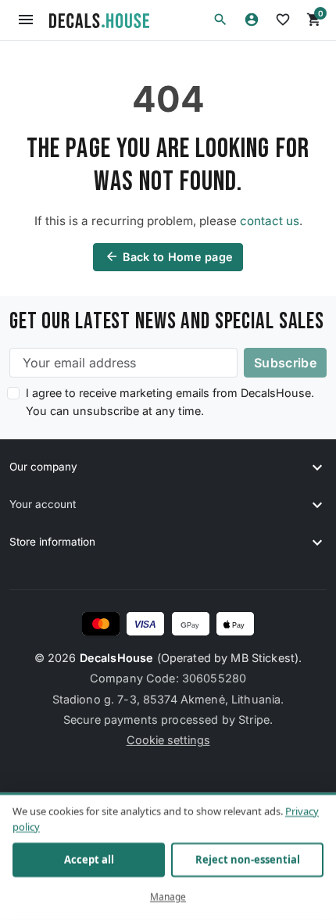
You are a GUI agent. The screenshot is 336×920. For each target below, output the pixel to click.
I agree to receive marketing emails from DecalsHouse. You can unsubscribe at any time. (170, 401)
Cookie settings (168, 739)
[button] (220, 19)
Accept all (89, 860)
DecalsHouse (117, 657)
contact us (269, 220)
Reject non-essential (247, 860)
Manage (168, 897)
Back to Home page (169, 256)
